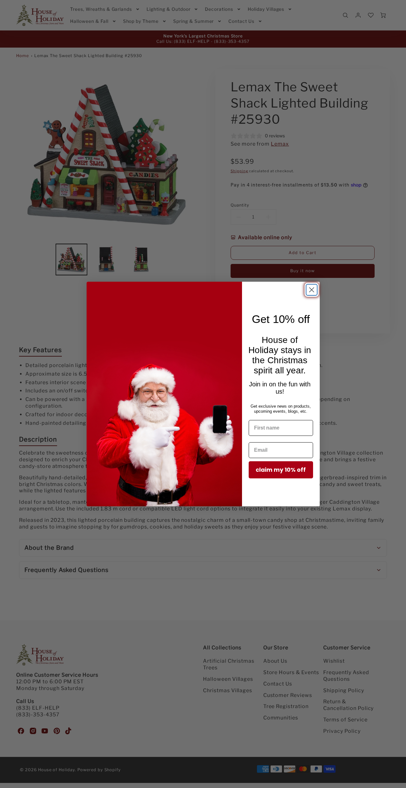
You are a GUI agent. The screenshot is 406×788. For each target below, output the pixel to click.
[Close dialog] (311, 289)
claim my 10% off (281, 470)
